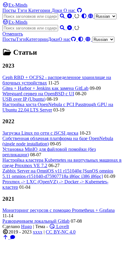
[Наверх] (6, 237)
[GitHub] (79, 10)
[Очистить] (70, 16)
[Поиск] (63, 16)
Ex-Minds (17, 5)
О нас (70, 10)
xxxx (37, 231)
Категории (39, 10)
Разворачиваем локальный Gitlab (36, 221)
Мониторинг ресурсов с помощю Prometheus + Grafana (58, 210)
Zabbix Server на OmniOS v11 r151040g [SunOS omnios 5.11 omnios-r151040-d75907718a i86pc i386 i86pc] (57, 173)
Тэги (22, 10)
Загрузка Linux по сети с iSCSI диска (40, 133)
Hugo (26, 226)
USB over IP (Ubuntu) (23, 99)
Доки (57, 10)
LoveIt (62, 226)
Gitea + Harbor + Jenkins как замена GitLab (45, 88)
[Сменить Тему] (84, 16)
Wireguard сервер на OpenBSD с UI (38, 93)
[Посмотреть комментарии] (13, 237)
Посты (9, 10)
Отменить (12, 33)
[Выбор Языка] (102, 16)
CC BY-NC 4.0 (61, 231)
